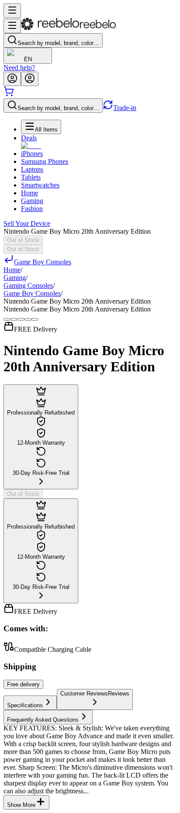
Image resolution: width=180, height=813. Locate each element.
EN (28, 59)
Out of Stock (23, 240)
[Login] (12, 79)
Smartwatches (40, 185)
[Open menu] (12, 10)
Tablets (31, 177)
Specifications (25, 705)
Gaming (32, 200)
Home (29, 193)
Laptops (32, 169)
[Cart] (8, 94)
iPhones (32, 153)
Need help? (19, 67)
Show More (21, 805)
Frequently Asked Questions (43, 719)
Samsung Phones (44, 161)
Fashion (32, 208)
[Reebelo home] (68, 28)
